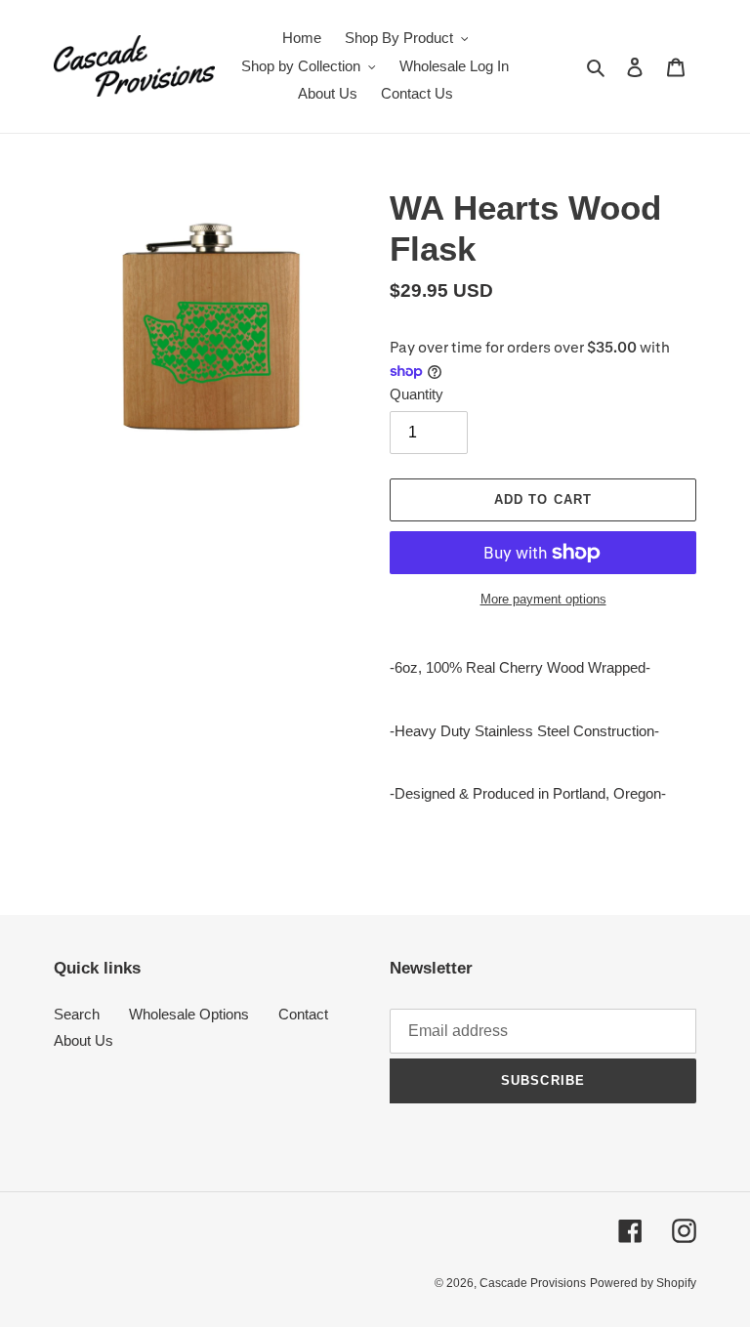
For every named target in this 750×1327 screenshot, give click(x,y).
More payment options (543, 599)
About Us (83, 1040)
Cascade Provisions (532, 1283)
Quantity (416, 394)
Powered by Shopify (643, 1283)
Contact (303, 1014)
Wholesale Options (189, 1014)
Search (77, 1014)
